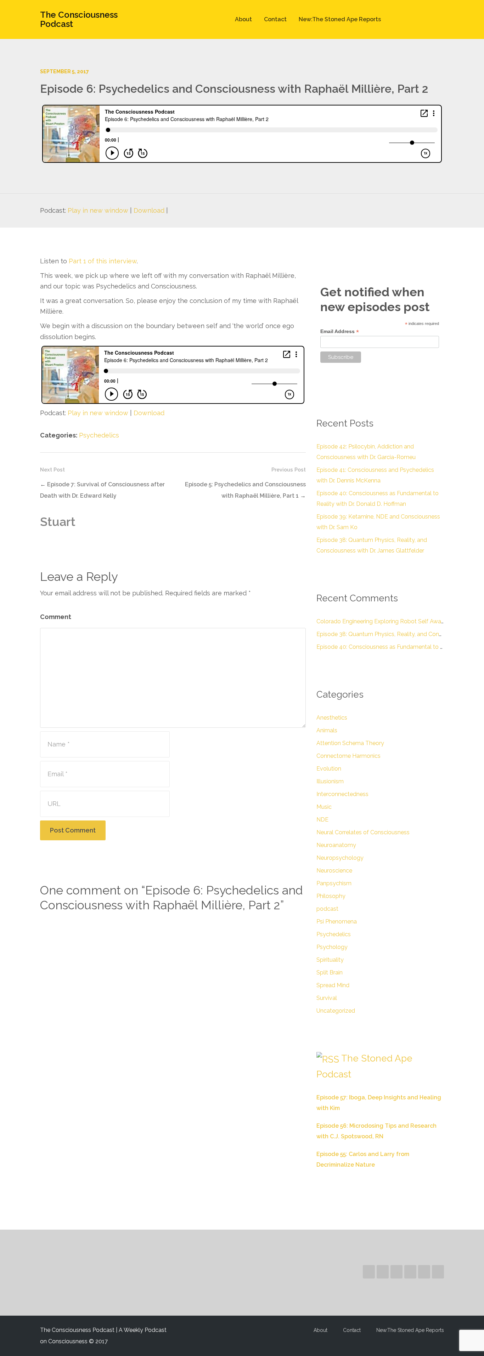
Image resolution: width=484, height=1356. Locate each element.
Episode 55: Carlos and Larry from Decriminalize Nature (362, 1159)
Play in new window (98, 210)
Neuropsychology (340, 857)
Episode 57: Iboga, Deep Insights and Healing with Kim (378, 1102)
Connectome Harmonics (348, 756)
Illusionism (330, 781)
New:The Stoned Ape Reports (340, 19)
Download (149, 210)
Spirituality (330, 959)
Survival (326, 998)
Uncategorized (335, 1010)
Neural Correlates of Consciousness (363, 832)
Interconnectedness (342, 794)
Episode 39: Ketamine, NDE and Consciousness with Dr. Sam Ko (378, 522)
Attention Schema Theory (350, 743)
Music (324, 806)
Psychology (332, 947)
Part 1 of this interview (103, 261)
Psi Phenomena (336, 921)
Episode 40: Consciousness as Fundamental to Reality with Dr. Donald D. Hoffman (377, 498)
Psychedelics (99, 435)
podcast (327, 908)
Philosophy (330, 896)
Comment (55, 616)
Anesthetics (331, 717)
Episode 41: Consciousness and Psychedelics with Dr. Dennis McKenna (375, 475)
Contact (275, 19)
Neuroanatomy (336, 845)
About (243, 19)
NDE (322, 819)
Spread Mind (332, 985)
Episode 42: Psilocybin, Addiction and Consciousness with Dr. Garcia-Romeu (366, 451)
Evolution (328, 768)
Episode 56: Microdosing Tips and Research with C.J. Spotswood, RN (376, 1131)
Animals (326, 730)
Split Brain (329, 972)
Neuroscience (334, 870)
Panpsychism (333, 883)
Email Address (339, 331)
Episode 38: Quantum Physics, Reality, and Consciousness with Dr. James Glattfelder (371, 545)
